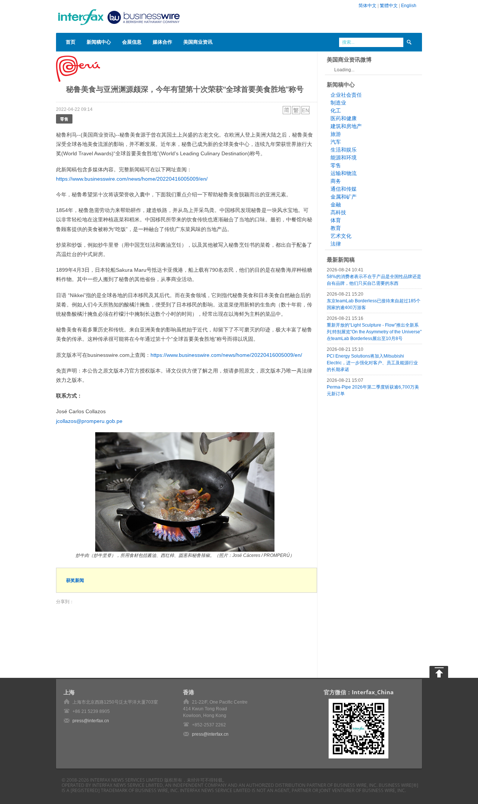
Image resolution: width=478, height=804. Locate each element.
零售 (64, 119)
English (408, 5)
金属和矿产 (343, 197)
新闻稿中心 (99, 41)
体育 (335, 220)
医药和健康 (343, 118)
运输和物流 (343, 173)
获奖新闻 (75, 580)
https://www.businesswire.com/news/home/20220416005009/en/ (132, 179)
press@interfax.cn (90, 720)
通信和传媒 (343, 189)
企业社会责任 (346, 95)
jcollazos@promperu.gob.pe (89, 421)
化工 (335, 110)
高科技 (338, 212)
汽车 (335, 142)
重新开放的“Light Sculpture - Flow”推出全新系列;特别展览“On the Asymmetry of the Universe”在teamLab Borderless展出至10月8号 (374, 331)
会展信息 (132, 41)
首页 (70, 41)
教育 (335, 228)
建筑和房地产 (346, 126)
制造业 (338, 103)
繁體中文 (389, 5)
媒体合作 (162, 41)
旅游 (335, 134)
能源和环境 (343, 158)
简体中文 (367, 5)
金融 (335, 205)
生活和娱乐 (343, 150)
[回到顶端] (438, 672)
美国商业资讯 (197, 41)
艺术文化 (340, 236)
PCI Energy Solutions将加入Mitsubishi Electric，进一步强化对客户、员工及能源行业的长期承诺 (372, 362)
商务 (335, 181)
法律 (335, 244)
